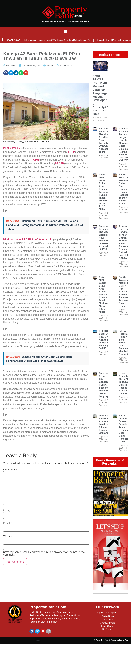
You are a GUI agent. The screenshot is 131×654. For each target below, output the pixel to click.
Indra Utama (107, 626)
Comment (10, 469)
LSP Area (108, 619)
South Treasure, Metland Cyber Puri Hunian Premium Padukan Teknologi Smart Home (124, 189)
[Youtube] (43, 631)
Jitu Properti (107, 629)
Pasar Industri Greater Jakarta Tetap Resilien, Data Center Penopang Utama (124, 428)
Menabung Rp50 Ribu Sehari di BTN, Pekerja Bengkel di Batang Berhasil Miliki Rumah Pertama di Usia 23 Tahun (44, 225)
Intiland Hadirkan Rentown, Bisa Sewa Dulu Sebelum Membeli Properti (124, 342)
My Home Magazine (107, 612)
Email (7, 523)
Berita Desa (107, 616)
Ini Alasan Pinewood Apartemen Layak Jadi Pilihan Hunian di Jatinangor (105, 424)
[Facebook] (31, 631)
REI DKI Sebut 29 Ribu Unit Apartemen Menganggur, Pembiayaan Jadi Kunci (106, 340)
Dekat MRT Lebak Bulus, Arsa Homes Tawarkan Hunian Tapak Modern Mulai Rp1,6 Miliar (104, 192)
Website (8, 536)
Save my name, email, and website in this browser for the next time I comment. (44, 553)
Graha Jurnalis (107, 622)
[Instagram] (48, 631)
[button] (65, 32)
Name (7, 510)
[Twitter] (37, 631)
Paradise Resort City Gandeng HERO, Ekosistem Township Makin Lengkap (105, 385)
